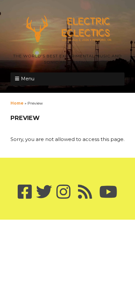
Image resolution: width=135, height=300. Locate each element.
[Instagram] (63, 192)
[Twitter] (44, 192)
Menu (27, 79)
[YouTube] (108, 192)
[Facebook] (25, 192)
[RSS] (85, 192)
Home (17, 103)
